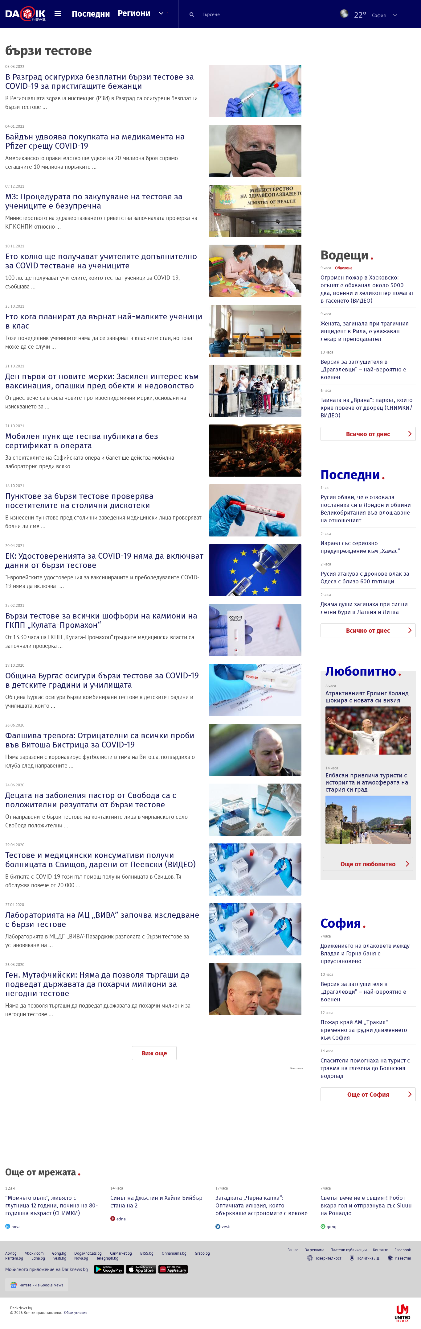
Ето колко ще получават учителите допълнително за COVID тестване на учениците (101, 261)
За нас (293, 1249)
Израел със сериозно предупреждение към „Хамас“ (360, 547)
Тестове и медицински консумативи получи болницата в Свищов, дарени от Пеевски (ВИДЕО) (100, 860)
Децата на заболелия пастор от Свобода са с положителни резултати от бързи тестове (90, 800)
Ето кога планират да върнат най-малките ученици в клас (103, 321)
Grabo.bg (202, 1253)
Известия (403, 1258)
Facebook (402, 1249)
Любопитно (360, 671)
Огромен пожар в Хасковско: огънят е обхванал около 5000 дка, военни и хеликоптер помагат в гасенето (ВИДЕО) (367, 289)
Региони (134, 13)
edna (121, 1219)
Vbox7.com (34, 1253)
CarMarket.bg (121, 1253)
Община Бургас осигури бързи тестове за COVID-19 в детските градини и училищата (102, 680)
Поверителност (327, 1258)
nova (16, 1226)
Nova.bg (81, 1258)
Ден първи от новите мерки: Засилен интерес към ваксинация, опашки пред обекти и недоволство (102, 381)
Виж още (154, 1053)
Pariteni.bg (14, 1258)
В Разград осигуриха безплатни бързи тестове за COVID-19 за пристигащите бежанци (99, 81)
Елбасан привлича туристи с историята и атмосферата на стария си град (366, 782)
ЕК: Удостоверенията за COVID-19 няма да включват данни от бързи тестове (104, 560)
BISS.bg (146, 1253)
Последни (91, 14)
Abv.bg (11, 1253)
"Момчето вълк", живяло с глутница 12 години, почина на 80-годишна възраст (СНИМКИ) (51, 1205)
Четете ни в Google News (41, 1284)
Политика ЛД (368, 1258)
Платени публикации (348, 1249)
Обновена (343, 267)
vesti (226, 1226)
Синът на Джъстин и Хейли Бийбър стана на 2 (156, 1201)
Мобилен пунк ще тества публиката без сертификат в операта (81, 441)
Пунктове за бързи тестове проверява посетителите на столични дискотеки (79, 500)
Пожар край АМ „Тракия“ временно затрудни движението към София (364, 1030)
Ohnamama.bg (174, 1253)
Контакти (380, 1249)
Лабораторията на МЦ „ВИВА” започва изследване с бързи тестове (102, 919)
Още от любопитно (368, 864)
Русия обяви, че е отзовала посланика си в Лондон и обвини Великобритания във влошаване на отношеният (366, 509)
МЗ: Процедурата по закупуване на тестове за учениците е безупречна (93, 201)
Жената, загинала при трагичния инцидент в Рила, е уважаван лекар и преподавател (365, 331)
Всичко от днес (368, 434)
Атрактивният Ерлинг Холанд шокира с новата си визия (367, 696)
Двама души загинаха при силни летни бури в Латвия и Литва (364, 608)
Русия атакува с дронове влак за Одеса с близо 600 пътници (365, 577)
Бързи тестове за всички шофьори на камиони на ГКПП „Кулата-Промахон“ (101, 620)
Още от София (368, 1094)
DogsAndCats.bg (88, 1253)
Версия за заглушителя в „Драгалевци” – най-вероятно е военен (363, 369)
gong (332, 1226)
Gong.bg (59, 1253)
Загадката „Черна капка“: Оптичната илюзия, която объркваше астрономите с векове (261, 1205)
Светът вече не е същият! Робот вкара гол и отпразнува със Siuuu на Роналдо (366, 1205)
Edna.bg (38, 1258)
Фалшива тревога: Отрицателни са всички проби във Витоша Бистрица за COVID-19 (99, 740)
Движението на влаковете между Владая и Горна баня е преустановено (365, 953)
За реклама (314, 1249)
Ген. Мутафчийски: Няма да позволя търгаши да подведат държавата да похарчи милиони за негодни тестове (97, 984)
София (341, 923)
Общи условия (75, 1312)
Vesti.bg (59, 1258)
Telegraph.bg (107, 1258)
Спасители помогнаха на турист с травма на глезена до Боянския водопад (365, 1068)
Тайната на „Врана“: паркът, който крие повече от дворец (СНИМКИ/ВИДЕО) (367, 407)
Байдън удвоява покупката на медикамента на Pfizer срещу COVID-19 (95, 141)
